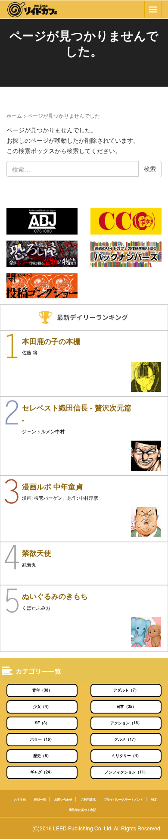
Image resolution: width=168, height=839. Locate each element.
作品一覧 (40, 799)
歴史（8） (42, 755)
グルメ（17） (126, 739)
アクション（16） (126, 723)
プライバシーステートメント (123, 799)
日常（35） (126, 706)
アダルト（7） (126, 690)
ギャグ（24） (42, 772)
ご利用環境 (88, 799)
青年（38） (42, 690)
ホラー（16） (42, 739)
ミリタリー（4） (126, 755)
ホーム (14, 115)
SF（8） (42, 723)
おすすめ (20, 799)
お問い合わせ (63, 799)
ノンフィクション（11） (126, 772)
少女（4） (42, 706)
